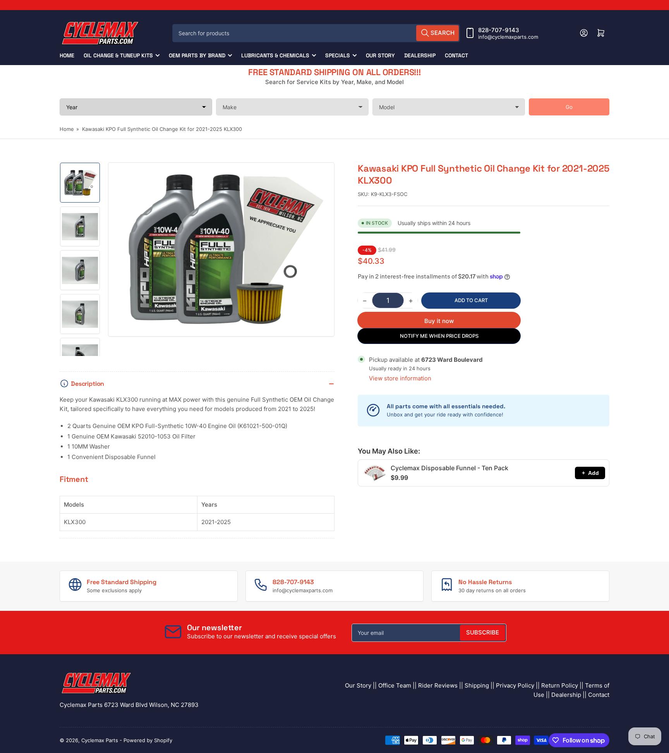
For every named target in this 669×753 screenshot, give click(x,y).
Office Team (394, 685)
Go (569, 107)
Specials (337, 55)
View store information (400, 378)
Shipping (477, 685)
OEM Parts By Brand (197, 55)
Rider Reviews (438, 685)
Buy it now (439, 321)
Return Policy (559, 685)
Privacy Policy (515, 685)
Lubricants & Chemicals (275, 55)
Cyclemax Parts (99, 740)
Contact (456, 55)
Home (67, 55)
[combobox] (316, 33)
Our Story (380, 55)
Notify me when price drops (439, 336)
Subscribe (482, 632)
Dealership (420, 55)
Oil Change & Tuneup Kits (118, 55)
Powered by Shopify (148, 740)
